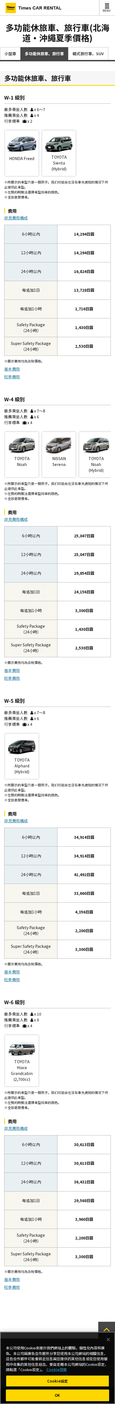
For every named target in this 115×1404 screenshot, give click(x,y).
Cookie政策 (56, 1369)
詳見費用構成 (16, 218)
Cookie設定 (57, 1381)
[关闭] (108, 1339)
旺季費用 (12, 376)
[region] (57, 1368)
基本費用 (12, 368)
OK (57, 1395)
